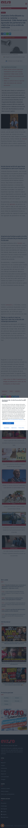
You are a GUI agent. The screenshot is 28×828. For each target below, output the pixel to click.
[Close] (25, 400)
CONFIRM (8, 423)
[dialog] (14, 414)
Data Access (14, 427)
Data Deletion (6, 427)
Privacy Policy (21, 427)
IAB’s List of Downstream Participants (15, 419)
